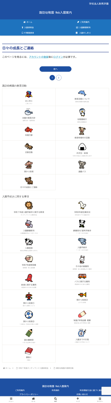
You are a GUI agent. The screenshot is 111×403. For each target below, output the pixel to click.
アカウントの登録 (38, 57)
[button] (102, 370)
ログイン (58, 57)
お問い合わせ (82, 394)
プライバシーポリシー (28, 394)
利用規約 (55, 390)
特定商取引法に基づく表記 (91, 390)
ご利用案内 (20, 390)
